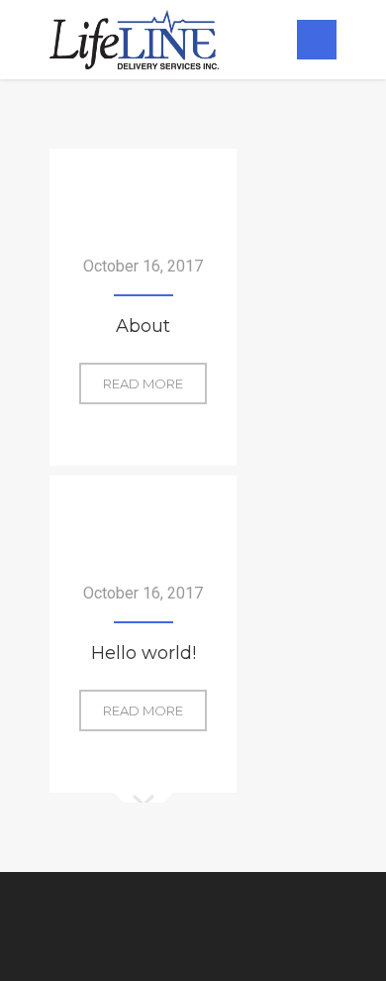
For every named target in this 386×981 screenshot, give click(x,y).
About (143, 326)
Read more (155, 383)
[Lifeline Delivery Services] (134, 39)
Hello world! (143, 653)
